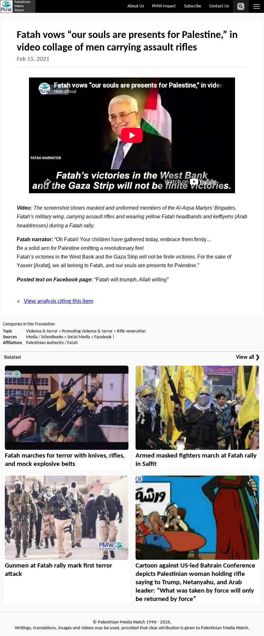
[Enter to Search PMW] (241, 6)
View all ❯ (248, 357)
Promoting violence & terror (87, 331)
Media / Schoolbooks (44, 337)
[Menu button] (256, 6)
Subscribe (192, 6)
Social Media (78, 337)
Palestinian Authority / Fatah (52, 343)
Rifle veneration (131, 331)
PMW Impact (164, 6)
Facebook (102, 337)
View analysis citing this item (58, 301)
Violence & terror (42, 331)
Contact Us (219, 6)
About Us (135, 6)
